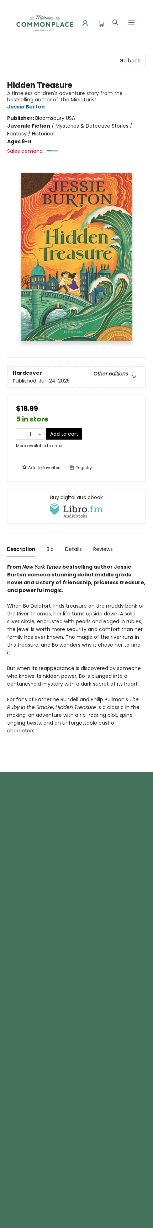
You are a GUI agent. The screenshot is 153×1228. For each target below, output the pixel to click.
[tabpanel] (76, 659)
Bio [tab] (50, 549)
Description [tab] (21, 549)
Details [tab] (73, 549)
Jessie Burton (26, 106)
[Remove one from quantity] (20, 434)
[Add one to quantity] (39, 434)
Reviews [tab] (103, 549)
